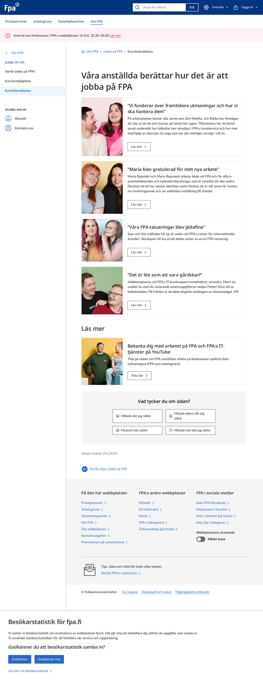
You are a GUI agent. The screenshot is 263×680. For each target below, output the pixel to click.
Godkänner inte (49, 659)
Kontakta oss (24, 128)
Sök (192, 7)
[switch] (200, 539)
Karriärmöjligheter (18, 81)
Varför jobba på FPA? (20, 71)
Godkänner (20, 659)
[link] (16, 21)
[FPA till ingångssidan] (12, 7)
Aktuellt (20, 118)
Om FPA (18, 53)
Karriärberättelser (18, 90)
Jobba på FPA (14, 62)
